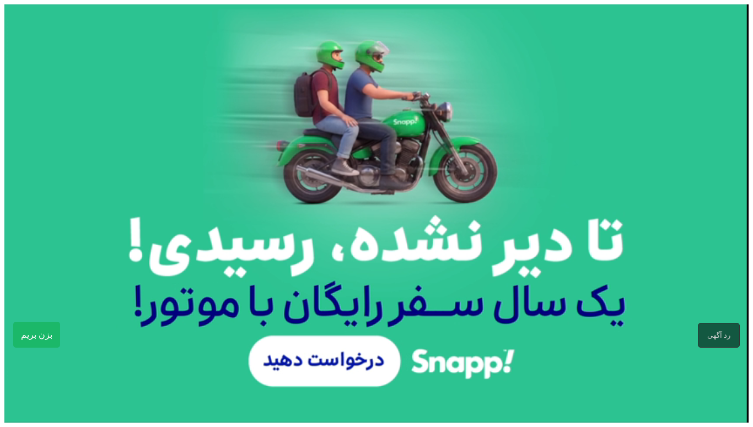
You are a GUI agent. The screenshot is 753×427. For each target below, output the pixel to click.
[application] (376, 213)
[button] (719, 335)
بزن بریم (36, 334)
